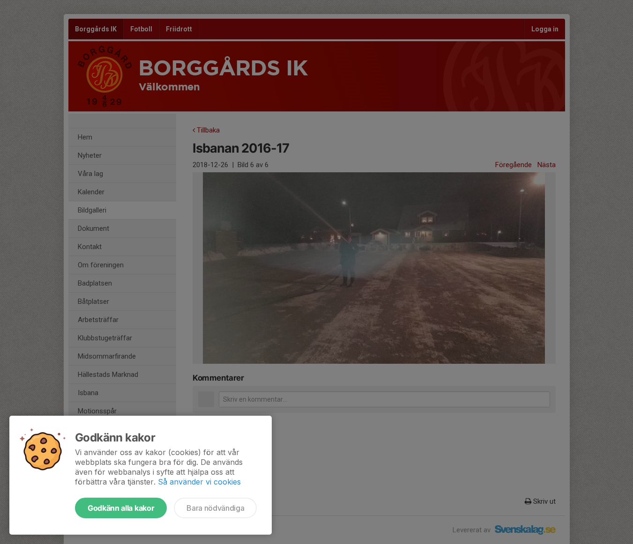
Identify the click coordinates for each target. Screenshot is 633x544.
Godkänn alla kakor (121, 508)
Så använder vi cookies (199, 481)
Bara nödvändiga (215, 508)
